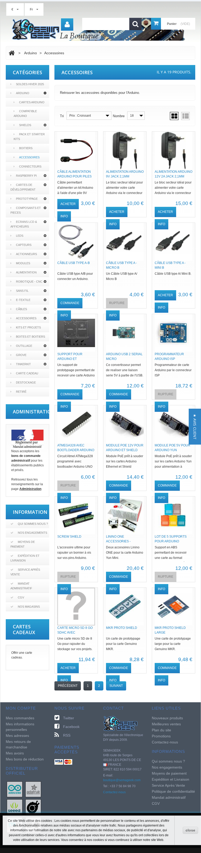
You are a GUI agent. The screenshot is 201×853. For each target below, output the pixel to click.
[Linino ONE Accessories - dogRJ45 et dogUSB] (125, 515)
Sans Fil (22, 290)
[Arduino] (15, 789)
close (190, 830)
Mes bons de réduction (25, 759)
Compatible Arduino (25, 113)
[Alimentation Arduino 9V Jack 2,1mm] (125, 150)
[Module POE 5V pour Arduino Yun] (173, 424)
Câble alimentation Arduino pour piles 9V (74, 176)
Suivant (116, 686)
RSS (66, 735)
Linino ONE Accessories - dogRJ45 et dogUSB (123, 541)
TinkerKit (23, 364)
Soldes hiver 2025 (30, 84)
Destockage (26, 382)
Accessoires (29, 157)
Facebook (71, 727)
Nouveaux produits (167, 718)
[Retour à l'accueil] (12, 53)
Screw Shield (69, 536)
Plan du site (161, 730)
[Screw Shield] (76, 515)
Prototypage (27, 198)
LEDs (19, 235)
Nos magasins (29, 606)
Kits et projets (28, 327)
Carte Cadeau (27, 373)
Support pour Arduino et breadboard (69, 358)
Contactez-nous (114, 792)
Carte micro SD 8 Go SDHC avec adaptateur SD (75, 632)
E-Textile (23, 299)
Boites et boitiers (30, 336)
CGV (21, 597)
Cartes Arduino (31, 102)
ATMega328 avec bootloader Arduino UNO (75, 450)
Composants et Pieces (25, 210)
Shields (25, 125)
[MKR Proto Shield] (125, 606)
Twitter (68, 718)
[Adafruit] (33, 789)
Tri (62, 116)
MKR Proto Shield (121, 628)
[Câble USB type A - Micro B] (125, 242)
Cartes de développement (23, 187)
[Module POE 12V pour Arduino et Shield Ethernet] (125, 424)
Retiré (21, 391)
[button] (195, 427)
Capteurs (23, 244)
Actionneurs (26, 254)
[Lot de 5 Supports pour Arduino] (173, 515)
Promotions (161, 736)
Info (64, 216)
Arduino (22, 93)
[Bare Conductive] (33, 807)
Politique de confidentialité (173, 791)
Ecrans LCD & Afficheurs (23, 224)
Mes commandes (20, 718)
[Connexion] (67, 24)
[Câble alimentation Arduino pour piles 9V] (76, 150)
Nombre (119, 116)
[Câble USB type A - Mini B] (173, 242)
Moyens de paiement (22, 544)
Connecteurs (30, 166)
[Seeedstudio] (15, 807)
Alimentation (26, 272)
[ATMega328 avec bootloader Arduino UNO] (76, 424)
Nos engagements (32, 532)
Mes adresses (17, 735)
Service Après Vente (25, 572)
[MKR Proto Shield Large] (173, 606)
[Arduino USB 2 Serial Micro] (125, 333)
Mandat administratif (21, 586)
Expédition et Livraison (25, 558)
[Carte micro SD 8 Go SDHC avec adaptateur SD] (76, 606)
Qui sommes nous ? (33, 523)
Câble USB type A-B (73, 263)
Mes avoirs (15, 753)
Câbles (21, 309)
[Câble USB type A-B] (76, 242)
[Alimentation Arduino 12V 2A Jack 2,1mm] (173, 150)
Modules (23, 263)
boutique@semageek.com (122, 780)
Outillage (24, 345)
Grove (21, 355)
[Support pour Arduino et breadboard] (76, 333)
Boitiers (25, 148)
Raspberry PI (26, 175)
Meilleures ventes (166, 724)
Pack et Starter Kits (29, 137)
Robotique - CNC (29, 281)
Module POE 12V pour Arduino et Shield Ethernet (124, 450)
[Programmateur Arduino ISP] (173, 333)
